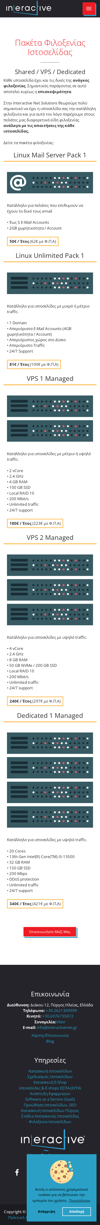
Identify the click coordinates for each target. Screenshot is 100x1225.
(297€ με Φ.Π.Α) (35, 701)
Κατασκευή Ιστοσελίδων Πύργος (50, 1110)
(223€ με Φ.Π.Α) (35, 523)
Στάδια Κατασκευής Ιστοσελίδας (50, 1116)
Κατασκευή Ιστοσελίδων (50, 1071)
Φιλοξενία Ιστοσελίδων (50, 1121)
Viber (61, 1021)
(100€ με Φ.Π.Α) (34, 364)
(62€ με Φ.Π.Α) (33, 241)
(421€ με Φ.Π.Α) (35, 903)
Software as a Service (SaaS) (50, 1099)
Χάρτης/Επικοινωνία (50, 1035)
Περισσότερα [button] (79, 1200)
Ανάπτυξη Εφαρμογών (50, 1093)
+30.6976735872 (57, 1016)
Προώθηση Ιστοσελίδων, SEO (50, 1105)
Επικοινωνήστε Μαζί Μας (49, 931)
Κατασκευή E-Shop (50, 1082)
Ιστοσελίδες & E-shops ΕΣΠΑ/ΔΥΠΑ (50, 1088)
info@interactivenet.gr (57, 1027)
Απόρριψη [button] (46, 1211)
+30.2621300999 (61, 1010)
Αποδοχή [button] (76, 1211)
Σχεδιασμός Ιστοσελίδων (50, 1076)
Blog (50, 1041)
